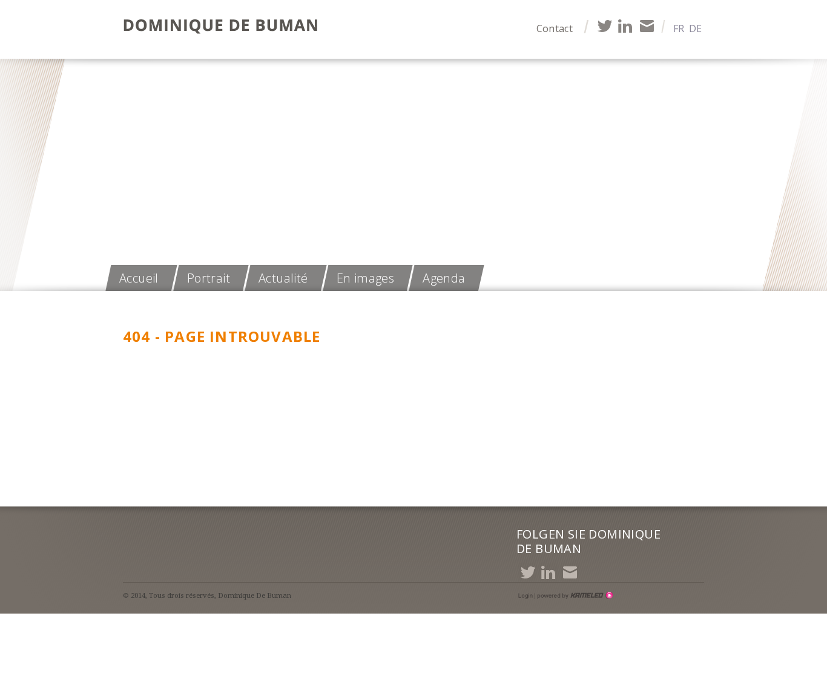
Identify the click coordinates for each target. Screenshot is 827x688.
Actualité (283, 278)
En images (366, 278)
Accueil (139, 278)
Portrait (208, 278)
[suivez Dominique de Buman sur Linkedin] (625, 26)
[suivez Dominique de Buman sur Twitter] (603, 26)
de (695, 28)
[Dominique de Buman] (224, 27)
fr (678, 28)
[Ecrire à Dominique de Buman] (646, 26)
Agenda (444, 278)
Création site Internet (574, 595)
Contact (554, 28)
